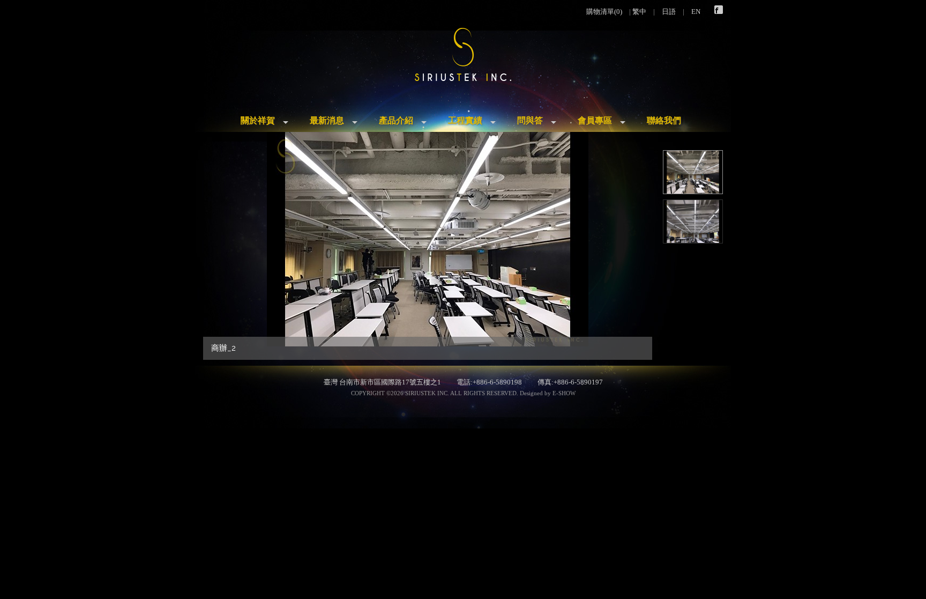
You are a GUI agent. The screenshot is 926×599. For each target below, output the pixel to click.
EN (695, 12)
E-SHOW (564, 393)
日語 (669, 12)
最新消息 (327, 120)
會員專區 (595, 120)
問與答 (530, 120)
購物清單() (604, 12)
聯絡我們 (664, 120)
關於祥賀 (258, 120)
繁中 (639, 12)
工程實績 (465, 120)
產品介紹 (396, 120)
